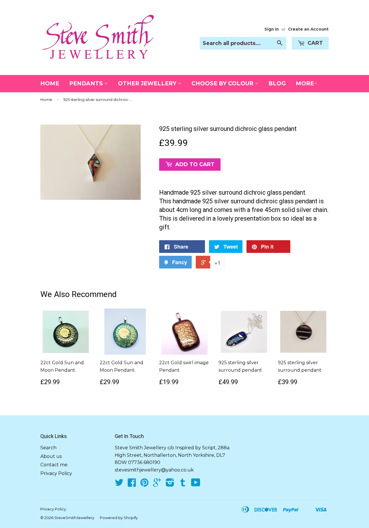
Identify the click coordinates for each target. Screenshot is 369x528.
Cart (314, 43)
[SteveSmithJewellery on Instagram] (169, 484)
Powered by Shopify (119, 517)
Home (49, 83)
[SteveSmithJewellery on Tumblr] (182, 484)
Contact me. (54, 464)
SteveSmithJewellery (74, 517)
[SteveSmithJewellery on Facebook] (131, 484)
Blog (277, 83)
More (305, 83)
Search (48, 447)
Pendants (86, 83)
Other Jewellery (148, 83)
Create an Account (308, 29)
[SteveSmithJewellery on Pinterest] (144, 484)
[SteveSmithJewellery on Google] (157, 484)
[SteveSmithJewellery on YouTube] (195, 484)
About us (51, 456)
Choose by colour (223, 83)
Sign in (271, 29)
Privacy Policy (56, 473)
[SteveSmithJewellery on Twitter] (119, 484)
